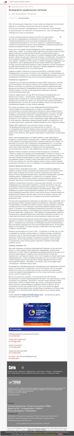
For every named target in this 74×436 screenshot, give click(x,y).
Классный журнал (16, 411)
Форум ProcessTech (15, 345)
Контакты (48, 371)
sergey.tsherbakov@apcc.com (32, 295)
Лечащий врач (27, 408)
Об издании (22, 371)
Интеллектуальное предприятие (41, 418)
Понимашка (30, 411)
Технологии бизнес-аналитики (46, 416)
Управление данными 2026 (18, 351)
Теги (9, 373)
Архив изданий (16, 373)
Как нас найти (41, 371)
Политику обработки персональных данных (44, 434)
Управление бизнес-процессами (19, 420)
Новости (11, 1)
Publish (38, 408)
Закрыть (60, 434)
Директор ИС (13, 408)
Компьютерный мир (17, 406)
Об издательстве (12, 371)
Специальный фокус (23, 18)
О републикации (57, 371)
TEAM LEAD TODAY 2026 (17, 340)
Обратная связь (31, 371)
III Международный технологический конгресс (24, 334)
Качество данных (22, 418)
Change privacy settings (53, 373)
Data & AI (11, 418)
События (16, 1)
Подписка (27, 1)
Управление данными (25, 416)
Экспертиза (22, 1)
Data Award (12, 416)
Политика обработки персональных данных (33, 373)
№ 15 (31, 7)
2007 (26, 7)
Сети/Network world (17, 7)
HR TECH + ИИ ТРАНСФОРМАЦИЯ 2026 (23, 356)
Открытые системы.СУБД (38, 406)
